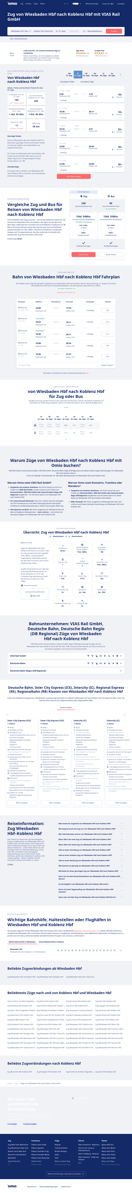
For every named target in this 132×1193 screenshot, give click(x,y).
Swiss (57, 1154)
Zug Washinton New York (18, 1148)
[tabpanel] (66, 760)
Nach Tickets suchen (17, 103)
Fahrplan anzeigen (16, 128)
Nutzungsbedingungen (48, 1186)
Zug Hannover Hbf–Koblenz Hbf (107, 1010)
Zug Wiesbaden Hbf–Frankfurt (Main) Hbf (111, 1029)
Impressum (31, 1186)
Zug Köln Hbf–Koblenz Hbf (105, 1001)
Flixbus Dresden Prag (40, 1151)
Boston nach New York (17, 1151)
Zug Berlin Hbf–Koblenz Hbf (47, 1001)
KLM (56, 1158)
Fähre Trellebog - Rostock (88, 1154)
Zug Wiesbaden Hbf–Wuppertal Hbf (50, 1047)
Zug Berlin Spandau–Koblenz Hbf (79, 1015)
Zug (22, 4)
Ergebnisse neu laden (64, 292)
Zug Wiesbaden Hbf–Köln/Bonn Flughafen (82, 1047)
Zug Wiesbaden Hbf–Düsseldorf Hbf (21, 977)
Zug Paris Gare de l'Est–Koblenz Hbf (51, 1015)
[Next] (120, 74)
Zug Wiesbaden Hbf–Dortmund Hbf (109, 1038)
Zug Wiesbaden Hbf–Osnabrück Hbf (80, 1043)
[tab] (67, 81)
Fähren (42, 4)
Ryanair (58, 1145)
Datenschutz (66, 1186)
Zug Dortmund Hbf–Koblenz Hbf (78, 1020)
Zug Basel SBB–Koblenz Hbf (18, 1020)
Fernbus (28, 4)
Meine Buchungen (92, 4)
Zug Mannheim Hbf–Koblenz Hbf (20, 1015)
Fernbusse (35, 1141)
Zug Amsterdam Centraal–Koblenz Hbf (81, 1010)
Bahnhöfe (12, 1158)
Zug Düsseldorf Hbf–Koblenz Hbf (20, 1024)
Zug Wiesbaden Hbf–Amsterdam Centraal (82, 1033)
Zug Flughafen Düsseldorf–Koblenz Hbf (52, 1010)
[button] (61, 31)
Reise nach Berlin (109, 1148)
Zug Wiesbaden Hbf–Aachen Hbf (108, 1043)
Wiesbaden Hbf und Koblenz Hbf (87, 931)
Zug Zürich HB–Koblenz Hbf (76, 1006)
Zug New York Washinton (18, 1145)
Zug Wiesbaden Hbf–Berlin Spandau (80, 1038)
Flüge (36, 4)
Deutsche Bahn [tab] (66, 707)
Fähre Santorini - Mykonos (89, 1145)
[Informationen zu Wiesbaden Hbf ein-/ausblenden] (121, 950)
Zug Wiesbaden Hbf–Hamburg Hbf (79, 1029)
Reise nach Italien (109, 1158)
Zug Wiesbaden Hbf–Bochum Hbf (108, 1047)
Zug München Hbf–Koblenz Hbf (78, 1001)
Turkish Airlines (61, 1148)
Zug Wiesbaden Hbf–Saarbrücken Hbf (22, 1047)
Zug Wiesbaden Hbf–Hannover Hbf (109, 1033)
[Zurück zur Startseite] (14, 3)
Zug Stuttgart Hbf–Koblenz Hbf (107, 1006)
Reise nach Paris (108, 1151)
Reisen (104, 1141)
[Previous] (34, 418)
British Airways (61, 1151)
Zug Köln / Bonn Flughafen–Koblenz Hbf (23, 1010)
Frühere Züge (25, 365)
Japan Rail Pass (108, 1145)
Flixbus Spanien (37, 1148)
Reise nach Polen (108, 1154)
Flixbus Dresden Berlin (40, 1154)
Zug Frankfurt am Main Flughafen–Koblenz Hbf (25, 1001)
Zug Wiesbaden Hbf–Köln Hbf (48, 1029)
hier (87, 373)
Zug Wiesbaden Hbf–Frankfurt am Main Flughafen (85, 1024)
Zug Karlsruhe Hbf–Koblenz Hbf (49, 1024)
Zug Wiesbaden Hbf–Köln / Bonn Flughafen (83, 977)
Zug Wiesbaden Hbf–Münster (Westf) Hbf (53, 1043)
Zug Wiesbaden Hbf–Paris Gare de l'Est (52, 1038)
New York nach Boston (17, 1154)
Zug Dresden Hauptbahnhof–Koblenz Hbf (53, 1020)
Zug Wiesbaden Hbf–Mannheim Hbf (21, 1038)
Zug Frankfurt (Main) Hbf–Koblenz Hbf (52, 1006)
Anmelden (121, 4)
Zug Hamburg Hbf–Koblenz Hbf (19, 1006)
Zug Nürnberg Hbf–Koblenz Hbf (107, 1015)
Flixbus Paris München (40, 1158)
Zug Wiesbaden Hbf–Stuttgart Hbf (50, 977)
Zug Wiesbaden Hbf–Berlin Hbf (107, 1024)
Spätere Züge (106, 365)
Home (9, 1083)
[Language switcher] (77, 3)
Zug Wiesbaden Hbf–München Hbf (20, 1029)
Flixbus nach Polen (38, 1145)
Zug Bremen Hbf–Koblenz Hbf (107, 1020)
